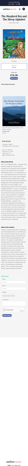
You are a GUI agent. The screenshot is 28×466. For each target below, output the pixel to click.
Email (3, 285)
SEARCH (10, 4)
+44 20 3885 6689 (15, 2)
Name (4, 279)
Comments (5, 299)
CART (17, 4)
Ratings (4, 292)
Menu (24, 8)
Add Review (5, 276)
